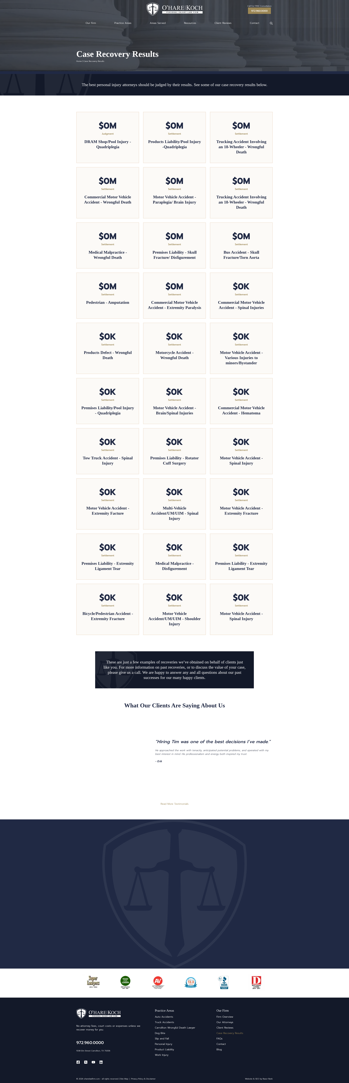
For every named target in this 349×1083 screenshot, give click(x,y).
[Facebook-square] (78, 1062)
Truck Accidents (164, 1022)
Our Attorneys (224, 1022)
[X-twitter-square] (86, 1062)
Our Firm (91, 23)
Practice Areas (122, 23)
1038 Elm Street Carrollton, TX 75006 (93, 1050)
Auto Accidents (164, 1016)
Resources (190, 23)
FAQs (219, 1038)
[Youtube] (93, 1062)
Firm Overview (224, 1016)
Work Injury (161, 1055)
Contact (254, 23)
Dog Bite (160, 1033)
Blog (219, 1049)
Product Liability (164, 1049)
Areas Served (158, 23)
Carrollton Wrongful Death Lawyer (175, 1027)
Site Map (124, 1079)
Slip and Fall (162, 1038)
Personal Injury (163, 1044)
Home (79, 61)
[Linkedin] (101, 1062)
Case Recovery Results (229, 1033)
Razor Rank (268, 1078)
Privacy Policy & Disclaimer (143, 1079)
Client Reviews (223, 23)
